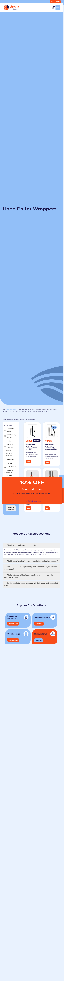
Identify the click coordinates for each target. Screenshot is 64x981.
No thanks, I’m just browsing (32, 501)
